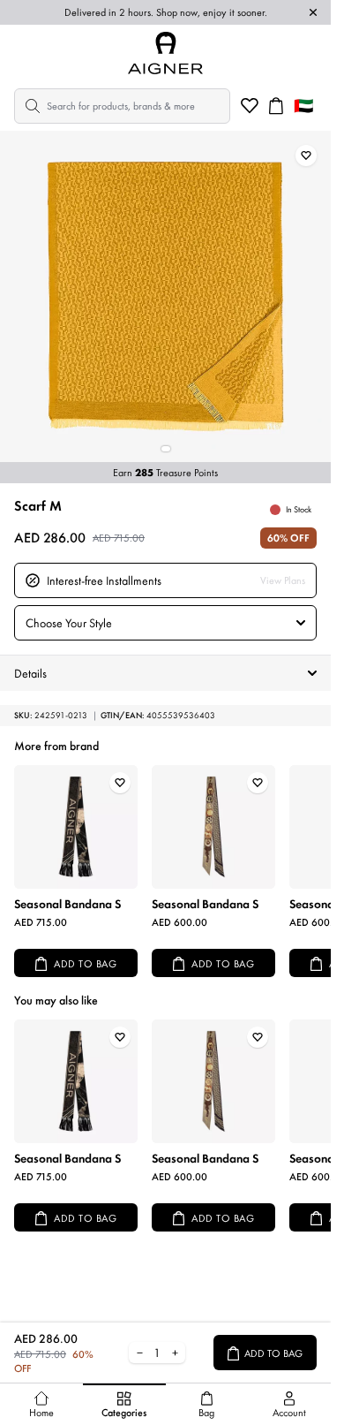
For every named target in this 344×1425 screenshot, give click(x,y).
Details (30, 673)
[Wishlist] (249, 106)
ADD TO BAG (85, 964)
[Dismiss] (313, 12)
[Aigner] (166, 53)
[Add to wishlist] (306, 155)
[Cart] (276, 106)
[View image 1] (165, 448)
